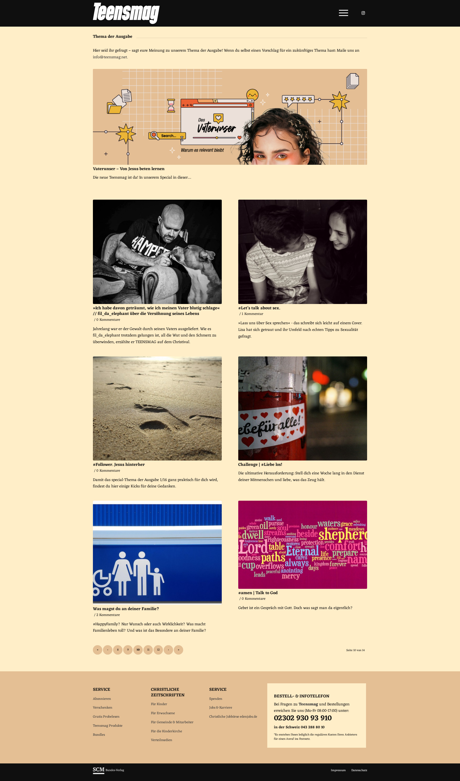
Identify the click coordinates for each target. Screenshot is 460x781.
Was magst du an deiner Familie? (126, 609)
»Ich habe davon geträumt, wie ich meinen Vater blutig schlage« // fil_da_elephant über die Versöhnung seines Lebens (156, 311)
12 (158, 649)
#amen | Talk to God (258, 593)
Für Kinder (159, 704)
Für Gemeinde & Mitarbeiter (172, 722)
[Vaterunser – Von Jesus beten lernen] (230, 117)
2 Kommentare (108, 615)
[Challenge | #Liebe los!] (302, 408)
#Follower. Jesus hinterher (119, 464)
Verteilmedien (161, 740)
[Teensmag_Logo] (126, 13)
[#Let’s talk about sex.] (302, 252)
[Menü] (341, 13)
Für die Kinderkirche (166, 731)
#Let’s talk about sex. (259, 308)
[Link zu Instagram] (363, 13)
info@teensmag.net (110, 57)
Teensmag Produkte (107, 726)
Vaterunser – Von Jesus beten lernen (129, 169)
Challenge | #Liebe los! (260, 464)
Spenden (215, 699)
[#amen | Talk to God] (302, 545)
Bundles (99, 735)
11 (148, 649)
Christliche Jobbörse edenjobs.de (233, 717)
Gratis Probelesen (106, 717)
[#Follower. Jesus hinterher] (157, 408)
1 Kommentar (252, 314)
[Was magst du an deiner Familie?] (157, 553)
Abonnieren (102, 699)
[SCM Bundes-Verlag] (108, 773)
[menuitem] (341, 13)
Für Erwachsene (163, 713)
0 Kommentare (108, 320)
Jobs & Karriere (220, 708)
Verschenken (102, 708)
